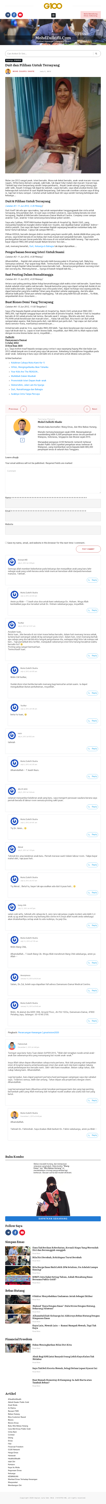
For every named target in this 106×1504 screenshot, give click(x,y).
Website (9, 524)
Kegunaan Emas (15, 1470)
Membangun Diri (15, 1485)
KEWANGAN (17, 60)
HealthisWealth (14, 1458)
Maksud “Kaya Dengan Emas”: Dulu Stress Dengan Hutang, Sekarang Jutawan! (53, 1309)
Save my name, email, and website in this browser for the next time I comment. (46, 543)
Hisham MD (23, 560)
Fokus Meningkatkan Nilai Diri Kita (53, 1348)
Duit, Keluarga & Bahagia (41, 246)
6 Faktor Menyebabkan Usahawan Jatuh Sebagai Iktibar (53, 1299)
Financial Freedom (15, 1447)
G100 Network (14, 1450)
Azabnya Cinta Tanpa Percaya (25, 394)
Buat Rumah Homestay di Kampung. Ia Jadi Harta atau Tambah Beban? (53, 1383)
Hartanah (12, 1456)
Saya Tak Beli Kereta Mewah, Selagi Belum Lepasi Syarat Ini (53, 1371)
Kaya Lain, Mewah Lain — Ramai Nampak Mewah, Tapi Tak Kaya (53, 1328)
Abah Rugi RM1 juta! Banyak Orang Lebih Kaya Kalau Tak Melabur (53, 1359)
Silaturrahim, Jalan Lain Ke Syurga (27, 385)
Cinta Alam (12, 1432)
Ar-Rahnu (12, 1408)
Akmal (20, 847)
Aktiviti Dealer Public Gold (18, 1402)
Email (45, 511)
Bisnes (10, 1420)
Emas (10, 1441)
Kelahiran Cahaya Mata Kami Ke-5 (28, 363)
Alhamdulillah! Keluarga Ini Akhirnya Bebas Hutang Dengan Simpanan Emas (53, 1319)
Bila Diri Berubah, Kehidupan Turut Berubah (53, 1260)
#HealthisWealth (14, 1399)
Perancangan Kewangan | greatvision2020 (38, 1033)
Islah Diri (11, 1461)
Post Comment (88, 549)
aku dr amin (23, 789)
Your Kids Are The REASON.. (25, 372)
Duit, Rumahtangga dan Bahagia (27, 389)
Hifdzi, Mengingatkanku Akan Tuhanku (29, 367)
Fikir (10, 1444)
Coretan (11, 1435)
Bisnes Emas (13, 1423)
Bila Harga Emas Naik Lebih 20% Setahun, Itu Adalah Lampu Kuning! (53, 1270)
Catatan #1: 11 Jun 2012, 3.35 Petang (23, 206)
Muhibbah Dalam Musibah (23, 376)
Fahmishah (22, 1044)
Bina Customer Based (17, 1417)
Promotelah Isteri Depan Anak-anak (28, 381)
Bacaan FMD (13, 1411)
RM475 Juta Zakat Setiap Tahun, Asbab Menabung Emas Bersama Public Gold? (53, 1280)
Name (46, 498)
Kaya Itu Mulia (14, 1467)
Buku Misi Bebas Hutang (18, 1426)
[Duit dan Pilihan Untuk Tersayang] (53, 125)
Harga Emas (13, 1453)
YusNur (21, 623)
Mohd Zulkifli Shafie (24, 71)
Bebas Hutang (14, 1414)
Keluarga (9, 60)
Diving (10, 1438)
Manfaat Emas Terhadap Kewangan (22, 1479)
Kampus (11, 1464)
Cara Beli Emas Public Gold (19, 1429)
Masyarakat (13, 1482)
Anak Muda (12, 1405)
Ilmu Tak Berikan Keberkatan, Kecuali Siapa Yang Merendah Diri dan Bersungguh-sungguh (53, 1250)
